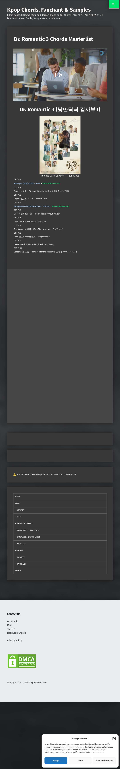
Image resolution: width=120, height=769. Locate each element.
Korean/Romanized (51, 183)
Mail (9, 625)
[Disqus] (60, 382)
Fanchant (21, 564)
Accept (56, 760)
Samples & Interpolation (29, 537)
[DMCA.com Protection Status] (21, 661)
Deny (80, 760)
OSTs (19, 517)
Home (17, 497)
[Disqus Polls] (60, 305)
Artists (20, 510)
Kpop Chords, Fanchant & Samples (49, 10)
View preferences (104, 760)
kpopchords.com (39, 682)
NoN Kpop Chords (16, 632)
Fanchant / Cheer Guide (28, 530)
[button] (114, 738)
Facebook (12, 621)
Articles (21, 544)
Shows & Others (24, 523)
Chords (20, 557)
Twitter (11, 629)
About (18, 570)
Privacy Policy (14, 640)
